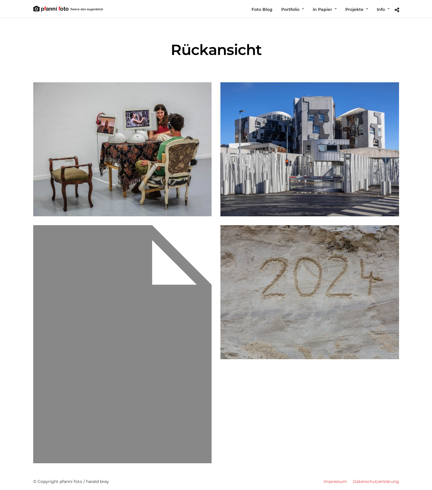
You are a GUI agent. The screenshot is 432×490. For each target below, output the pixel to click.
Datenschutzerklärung (376, 481)
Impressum (335, 481)
